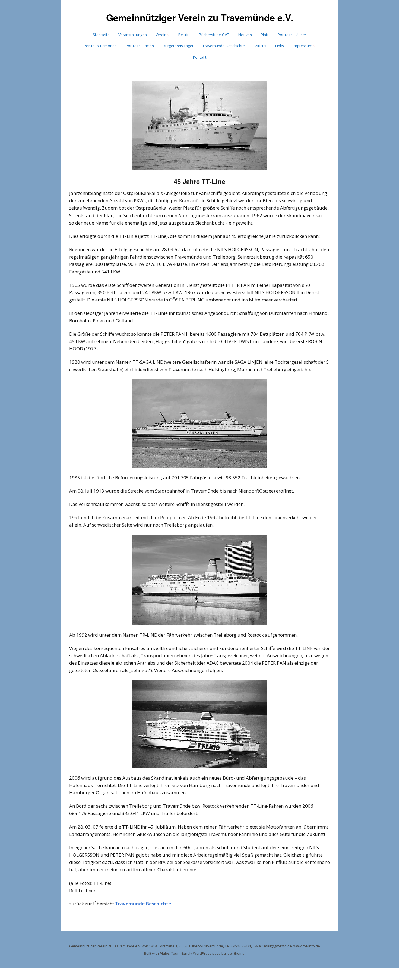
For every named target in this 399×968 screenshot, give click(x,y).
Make (164, 953)
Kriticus (260, 45)
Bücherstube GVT (214, 34)
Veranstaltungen (132, 34)
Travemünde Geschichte (223, 45)
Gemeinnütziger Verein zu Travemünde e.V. (199, 17)
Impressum (302, 45)
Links (279, 45)
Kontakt (200, 57)
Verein (161, 34)
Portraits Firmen (139, 45)
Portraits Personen (100, 45)
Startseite (101, 34)
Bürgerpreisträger (178, 45)
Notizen (245, 34)
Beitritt (184, 34)
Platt (265, 34)
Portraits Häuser (291, 34)
